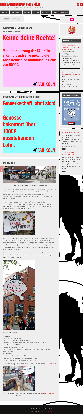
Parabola (42, 412)
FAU (79, 60)
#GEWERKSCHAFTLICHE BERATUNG (17, 27)
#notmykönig (9, 163)
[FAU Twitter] (1, 170)
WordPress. (49, 412)
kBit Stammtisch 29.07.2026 (70, 132)
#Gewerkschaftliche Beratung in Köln (21, 97)
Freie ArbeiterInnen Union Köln (20, 4)
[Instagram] (1, 167)
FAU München (47, 394)
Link (53, 394)
